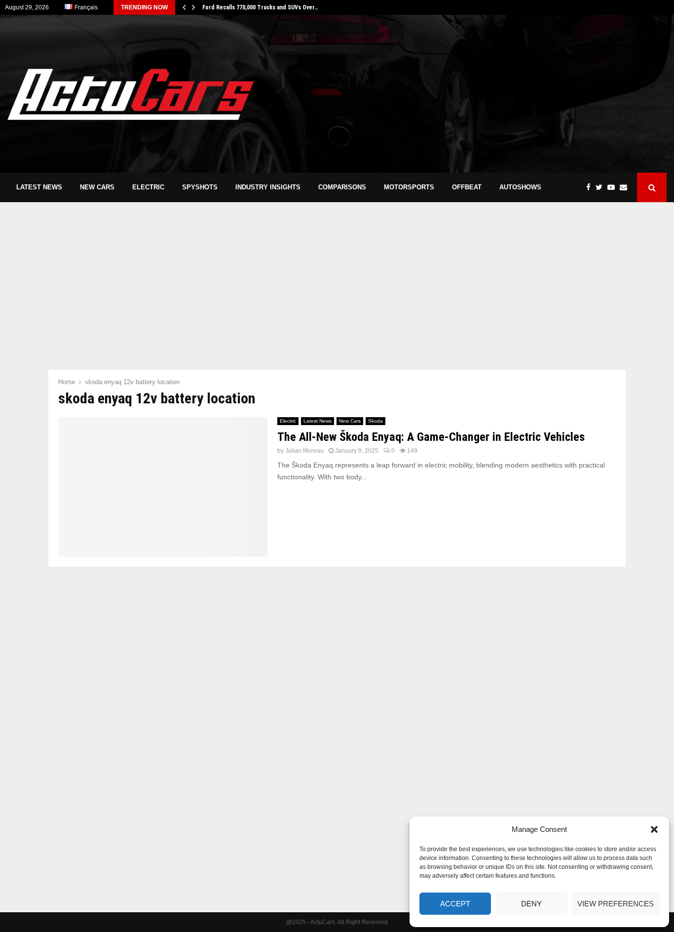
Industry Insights (267, 187)
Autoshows (520, 187)
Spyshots (200, 187)
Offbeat (467, 187)
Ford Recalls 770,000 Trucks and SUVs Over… (260, 7)
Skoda (375, 421)
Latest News (39, 187)
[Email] (626, 187)
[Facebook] (591, 187)
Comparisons (342, 187)
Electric (148, 187)
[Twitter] (601, 187)
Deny (531, 903)
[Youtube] (613, 187)
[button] (654, 829)
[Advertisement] (487, 94)
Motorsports (409, 187)
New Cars (97, 187)
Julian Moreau (304, 450)
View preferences (615, 903)
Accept (455, 903)
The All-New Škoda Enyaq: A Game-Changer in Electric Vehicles (431, 437)
